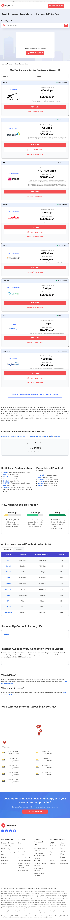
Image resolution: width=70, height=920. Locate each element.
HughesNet (8, 613)
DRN (4, 485)
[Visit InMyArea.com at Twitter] (6, 831)
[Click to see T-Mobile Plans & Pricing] (13, 179)
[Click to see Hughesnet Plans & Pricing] (13, 364)
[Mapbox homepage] (6, 747)
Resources (4, 860)
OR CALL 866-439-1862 (35, 307)
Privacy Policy (22, 852)
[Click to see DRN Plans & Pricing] (13, 329)
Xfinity (62, 854)
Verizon (5, 479)
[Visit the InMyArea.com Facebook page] (2, 831)
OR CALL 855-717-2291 (35, 272)
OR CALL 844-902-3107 (35, 383)
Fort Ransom (11, 436)
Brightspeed (54, 855)
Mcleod (31, 436)
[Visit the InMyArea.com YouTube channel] (14, 831)
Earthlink (53, 846)
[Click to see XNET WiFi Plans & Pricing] (13, 294)
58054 (6, 634)
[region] (35, 730)
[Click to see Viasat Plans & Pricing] (13, 134)
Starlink (5, 473)
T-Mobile (5, 477)
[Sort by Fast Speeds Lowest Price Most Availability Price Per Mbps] (52, 76)
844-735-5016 (57, 6)
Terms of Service (23, 870)
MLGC (8, 607)
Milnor (36, 436)
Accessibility (22, 855)
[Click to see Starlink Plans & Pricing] (13, 97)
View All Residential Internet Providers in (35, 394)
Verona (57, 436)
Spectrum (53, 852)
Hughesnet (6, 487)
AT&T (8, 560)
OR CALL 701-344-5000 (35, 342)
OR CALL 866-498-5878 (35, 237)
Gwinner (19, 436)
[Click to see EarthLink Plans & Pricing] (13, 258)
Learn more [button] (54, 1)
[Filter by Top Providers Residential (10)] (18, 76)
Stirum (52, 436)
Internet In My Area (7, 843)
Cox (61, 848)
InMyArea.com (10, 888)
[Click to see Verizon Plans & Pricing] (13, 218)
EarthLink (6, 481)
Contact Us (21, 849)
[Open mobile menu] (68, 6)
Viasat (5, 475)
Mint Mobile (64, 863)
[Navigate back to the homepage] (7, 6)
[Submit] (66, 25)
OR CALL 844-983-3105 (35, 154)
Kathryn (25, 436)
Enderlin (4, 436)
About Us (21, 846)
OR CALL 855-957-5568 (35, 111)
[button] (4, 742)
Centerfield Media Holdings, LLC (46, 888)
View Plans (35, 107)
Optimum (53, 849)
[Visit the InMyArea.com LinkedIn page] (10, 831)
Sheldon (46, 436)
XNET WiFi (6, 483)
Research (4, 857)
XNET (8, 595)
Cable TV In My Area (7, 846)
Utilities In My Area (7, 849)
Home (20, 843)
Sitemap (4, 863)
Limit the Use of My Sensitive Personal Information (24, 865)
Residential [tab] (7, 549)
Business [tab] (19, 549)
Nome (41, 436)
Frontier (62, 857)
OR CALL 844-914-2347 (35, 196)
